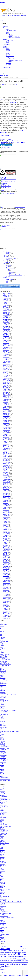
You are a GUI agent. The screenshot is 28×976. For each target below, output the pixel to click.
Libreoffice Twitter (4, 748)
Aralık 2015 (6, 473)
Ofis (7, 43)
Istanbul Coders (10, 56)
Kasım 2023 (6, 340)
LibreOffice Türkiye (5, 746)
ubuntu (16, 962)
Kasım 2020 (6, 390)
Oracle (1, 803)
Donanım (5, 28)
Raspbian (2, 844)
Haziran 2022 (6, 364)
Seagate (2, 861)
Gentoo (2, 699)
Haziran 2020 (6, 397)
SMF (1, 875)
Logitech (2, 765)
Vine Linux (3, 923)
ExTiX (1, 687)
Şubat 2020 (6, 403)
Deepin (2, 666)
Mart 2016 (5, 469)
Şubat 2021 (6, 386)
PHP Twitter (3, 823)
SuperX (2, 890)
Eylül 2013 (6, 511)
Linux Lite (2, 756)
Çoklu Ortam (9, 40)
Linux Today (3, 762)
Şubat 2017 (6, 454)
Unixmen (2, 918)
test (25, 960)
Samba (1, 855)
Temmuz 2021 (6, 379)
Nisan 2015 (6, 484)
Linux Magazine (4, 759)
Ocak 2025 (6, 320)
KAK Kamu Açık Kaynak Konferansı (9, 731)
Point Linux (3, 834)
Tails (1, 897)
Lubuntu (2, 766)
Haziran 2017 (6, 448)
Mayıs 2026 (6, 298)
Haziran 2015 (6, 482)
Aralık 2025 (6, 305)
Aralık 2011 (6, 541)
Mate (1, 772)
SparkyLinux (3, 882)
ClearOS (2, 647)
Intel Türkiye (3, 725)
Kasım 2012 (6, 525)
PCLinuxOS (3, 813)
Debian (11, 35)
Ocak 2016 (6, 472)
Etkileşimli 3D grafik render (21, 952)
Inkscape (2, 723)
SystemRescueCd (4, 896)
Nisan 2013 (6, 518)
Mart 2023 (5, 351)
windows (17, 964)
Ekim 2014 (6, 493)
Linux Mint (3, 760)
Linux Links (3, 758)
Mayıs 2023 (6, 348)
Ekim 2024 (6, 324)
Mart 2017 (5, 452)
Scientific (2, 858)
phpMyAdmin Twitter (5, 826)
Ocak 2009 (6, 590)
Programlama (6, 44)
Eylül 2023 (6, 343)
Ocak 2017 (6, 455)
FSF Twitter (3, 697)
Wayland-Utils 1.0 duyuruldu (12, 81)
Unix (26, 962)
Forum (7, 33)
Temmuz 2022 (6, 362)
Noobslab (2, 791)
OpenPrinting (3, 800)
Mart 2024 (5, 334)
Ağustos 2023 (6, 344)
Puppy (1, 837)
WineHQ (2, 931)
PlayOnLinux (3, 833)
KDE (1, 735)
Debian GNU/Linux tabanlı (15, 950)
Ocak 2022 (6, 371)
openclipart (2, 795)
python (11, 960)
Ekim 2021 (6, 375)
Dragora (2, 675)
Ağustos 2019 (6, 411)
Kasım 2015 (6, 475)
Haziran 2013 (6, 515)
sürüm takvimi (21, 960)
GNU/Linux (6, 29)
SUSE (1, 888)
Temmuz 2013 (6, 514)
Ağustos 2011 (6, 546)
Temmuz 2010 (6, 564)
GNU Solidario (4, 711)
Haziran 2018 (6, 431)
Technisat (2, 903)
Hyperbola (2, 721)
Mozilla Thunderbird (5, 779)
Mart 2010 (5, 570)
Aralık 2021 (6, 372)
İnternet (5, 46)
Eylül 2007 (6, 611)
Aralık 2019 (6, 406)
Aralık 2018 (6, 423)
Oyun (7, 57)
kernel (19, 958)
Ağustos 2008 (6, 597)
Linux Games (3, 753)
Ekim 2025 (6, 308)
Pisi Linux (2, 829)
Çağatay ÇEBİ (3, 657)
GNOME (2, 706)
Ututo (1, 920)
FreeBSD (2, 690)
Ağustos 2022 (6, 361)
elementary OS (3, 680)
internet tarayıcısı (3, 958)
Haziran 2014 (6, 498)
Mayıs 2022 (6, 365)
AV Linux (2, 636)
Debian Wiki (3, 662)
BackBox (2, 637)
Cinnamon (2, 650)
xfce (21, 964)
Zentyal (2, 937)
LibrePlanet (3, 749)
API (6, 946)
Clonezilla (2, 648)
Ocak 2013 (6, 522)
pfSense (2, 819)
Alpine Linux (3, 624)
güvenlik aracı (23, 956)
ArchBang (2, 631)
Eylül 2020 (6, 393)
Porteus (2, 836)
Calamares (14, 948)
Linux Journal (3, 755)
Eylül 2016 (6, 461)
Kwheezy (2, 741)
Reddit (1, 847)
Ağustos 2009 (6, 580)
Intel (1, 724)
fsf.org (1, 223)
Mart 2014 (5, 503)
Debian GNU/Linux (5, 659)
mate (3, 960)
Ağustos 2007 (6, 612)
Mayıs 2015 (6, 483)
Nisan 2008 (6, 602)
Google (2, 716)
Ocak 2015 (6, 489)
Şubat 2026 (6, 302)
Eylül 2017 (6, 444)
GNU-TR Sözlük (4, 714)
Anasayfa (5, 26)
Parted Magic (3, 812)
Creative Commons (4, 654)
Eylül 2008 (6, 595)
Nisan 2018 (6, 434)
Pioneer (2, 827)
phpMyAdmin (3, 824)
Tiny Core (2, 904)
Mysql (1, 781)
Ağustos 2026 (6, 294)
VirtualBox (2, 924)
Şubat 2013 (6, 521)
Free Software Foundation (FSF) (8, 694)
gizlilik (8, 954)
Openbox (2, 792)
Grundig (2, 717)
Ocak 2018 (6, 438)
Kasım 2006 (6, 618)
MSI (1, 774)
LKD (1, 763)
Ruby (1, 851)
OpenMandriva (3, 796)
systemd (2, 895)
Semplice (2, 864)
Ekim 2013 (6, 510)
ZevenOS (2, 939)
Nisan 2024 (6, 333)
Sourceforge (3, 880)
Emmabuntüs (3, 685)
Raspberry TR (3, 845)
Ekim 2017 (6, 442)
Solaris (1, 876)
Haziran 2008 (6, 599)
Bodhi (1, 640)
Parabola (2, 810)
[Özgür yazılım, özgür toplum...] (11, 13)
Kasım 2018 (6, 424)
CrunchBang (3, 655)
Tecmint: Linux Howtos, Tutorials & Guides (11, 902)
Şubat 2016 (6, 470)
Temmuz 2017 (6, 446)
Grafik (7, 42)
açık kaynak (17, 946)
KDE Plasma (12, 958)
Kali (1, 732)
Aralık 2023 (6, 338)
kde (7, 958)
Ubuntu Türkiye (4, 911)
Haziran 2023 (6, 347)
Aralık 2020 (6, 389)
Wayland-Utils (12, 102)
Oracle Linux (3, 805)
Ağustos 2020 (6, 395)
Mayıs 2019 (6, 416)
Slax (1, 872)
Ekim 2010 (6, 560)
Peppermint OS (4, 817)
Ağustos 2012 (6, 529)
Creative (2, 652)
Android (2, 626)
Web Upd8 (2, 928)
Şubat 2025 (6, 319)
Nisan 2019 (6, 417)
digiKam (2, 669)
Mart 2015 (5, 486)
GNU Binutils (3, 708)
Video (4, 51)
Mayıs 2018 (6, 432)
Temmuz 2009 (6, 581)
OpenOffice (3, 798)
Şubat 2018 (6, 437)
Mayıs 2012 (6, 534)
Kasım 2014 (6, 491)
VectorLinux (3, 921)
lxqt (0, 960)
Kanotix (2, 734)
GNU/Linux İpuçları (11, 30)
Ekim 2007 (6, 609)
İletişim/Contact (7, 67)
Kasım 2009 (6, 576)
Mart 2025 (5, 317)
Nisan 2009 (6, 585)
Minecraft (11, 58)
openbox (6, 960)
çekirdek (4, 966)
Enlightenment (3, 683)
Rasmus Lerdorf (16, 960)
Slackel (2, 869)
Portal (10, 61)
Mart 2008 (5, 604)
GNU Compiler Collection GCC (8, 710)
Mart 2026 (5, 301)
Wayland (2, 99)
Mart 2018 (5, 435)
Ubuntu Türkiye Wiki (5, 913)
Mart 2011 (5, 553)
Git (1, 703)
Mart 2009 (5, 587)
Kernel (1, 737)
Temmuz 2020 (6, 396)
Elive (1, 682)
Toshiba (2, 907)
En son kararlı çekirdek (10, 952)
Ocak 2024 (6, 337)
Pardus (1, 809)
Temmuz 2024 (6, 329)
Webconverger (3, 927)
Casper (1, 644)
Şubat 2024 (6, 336)
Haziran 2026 (6, 296)
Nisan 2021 (6, 383)
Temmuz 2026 (6, 295)
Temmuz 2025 (6, 312)
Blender (2, 638)
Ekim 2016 (6, 459)
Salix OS (2, 854)
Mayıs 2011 (6, 550)
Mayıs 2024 (6, 331)
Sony (1, 879)
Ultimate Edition (4, 916)
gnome (12, 954)
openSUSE (3, 802)
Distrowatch (3, 671)
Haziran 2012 (6, 532)
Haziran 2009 (6, 583)
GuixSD (2, 718)
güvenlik (17, 956)
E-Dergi (8, 50)
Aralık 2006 (6, 616)
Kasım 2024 (6, 323)
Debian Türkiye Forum (5, 664)
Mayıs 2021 (6, 382)
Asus (1, 634)
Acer (1, 623)
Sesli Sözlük (3, 865)
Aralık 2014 (6, 490)
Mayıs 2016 (6, 466)
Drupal (1, 676)
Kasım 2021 (6, 374)
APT (1, 630)
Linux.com (2, 751)
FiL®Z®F (2, 972)
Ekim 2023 (6, 341)
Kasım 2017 (6, 441)
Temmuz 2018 (6, 430)
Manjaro (2, 770)
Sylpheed (2, 892)
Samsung (2, 857)
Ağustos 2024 (6, 327)
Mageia (2, 769)
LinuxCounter (3, 752)
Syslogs (2, 893)
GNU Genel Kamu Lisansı (7, 956)
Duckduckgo (3, 678)
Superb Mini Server (5, 889)
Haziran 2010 (6, 566)
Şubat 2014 (6, 504)
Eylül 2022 (6, 359)
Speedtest (2, 883)
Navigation (4, 2)
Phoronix (2, 820)
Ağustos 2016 (6, 462)
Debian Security (4, 661)
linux (24, 958)
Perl (1, 816)
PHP (1, 822)
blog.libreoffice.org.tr (14, 37)
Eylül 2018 (6, 427)
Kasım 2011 (6, 542)
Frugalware (3, 693)
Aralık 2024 (6, 322)
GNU (1, 707)
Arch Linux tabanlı (11, 946)
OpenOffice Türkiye (5, 799)
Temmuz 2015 (6, 480)
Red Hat (2, 848)
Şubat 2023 (6, 352)
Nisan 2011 (6, 552)
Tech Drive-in (3, 900)
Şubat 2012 (6, 538)
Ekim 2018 (6, 425)
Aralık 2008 (6, 591)
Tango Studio (3, 899)
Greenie (2, 704)
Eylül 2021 (6, 376)
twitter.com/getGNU (20, 207)
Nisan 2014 (6, 501)
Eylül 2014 (6, 494)
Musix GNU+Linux (5, 780)
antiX (1, 627)
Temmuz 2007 (6, 614)
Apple (1, 628)
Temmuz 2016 (6, 463)
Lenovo (2, 742)
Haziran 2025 (6, 313)
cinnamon (18, 948)
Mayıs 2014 (6, 500)
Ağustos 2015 (6, 479)
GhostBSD (2, 701)
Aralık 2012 (6, 524)
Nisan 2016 (6, 468)
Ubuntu (2, 910)
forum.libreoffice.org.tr (15, 36)
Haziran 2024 (6, 330)
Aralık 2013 (6, 507)
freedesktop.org (3, 954)
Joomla (2, 730)
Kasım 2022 (6, 357)
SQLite (2, 885)
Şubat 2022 (6, 369)
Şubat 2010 (6, 571)
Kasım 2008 (6, 592)
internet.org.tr (3, 727)
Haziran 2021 (6, 381)
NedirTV (8, 63)
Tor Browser (3, 906)
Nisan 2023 (6, 350)
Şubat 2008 (6, 605)
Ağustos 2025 (6, 310)
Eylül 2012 (6, 528)
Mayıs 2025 (6, 315)
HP (1, 720)
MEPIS (2, 773)
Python (8, 54)
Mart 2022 (5, 368)
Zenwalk (2, 938)
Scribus (2, 859)
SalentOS (2, 852)
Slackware (2, 871)
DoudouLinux (3, 672)
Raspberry (2, 841)
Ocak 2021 (6, 388)
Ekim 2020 (6, 392)
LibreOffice (3, 745)
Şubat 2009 (6, 588)
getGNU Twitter (4, 700)
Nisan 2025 (6, 316)
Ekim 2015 (6, 476)
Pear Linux (2, 815)
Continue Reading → (5, 135)
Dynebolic (2, 679)
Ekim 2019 (6, 409)
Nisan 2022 (6, 366)
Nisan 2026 (6, 299)
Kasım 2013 (6, 508)
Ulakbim (2, 914)
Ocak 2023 (6, 354)
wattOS (2, 925)
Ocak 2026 (6, 303)
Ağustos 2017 (6, 445)
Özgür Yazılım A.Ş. (5, 806)
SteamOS (2, 886)
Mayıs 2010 (6, 567)
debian (21, 948)
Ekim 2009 (6, 577)
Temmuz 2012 (6, 531)
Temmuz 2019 (6, 413)
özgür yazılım (10, 966)
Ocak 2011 (5, 556)
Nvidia (1, 789)
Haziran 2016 (6, 465)
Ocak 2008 (6, 606)
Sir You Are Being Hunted (15, 60)
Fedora (1, 689)
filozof (2, 84)
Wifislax (2, 930)
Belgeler (5, 47)
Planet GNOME (4, 830)
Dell (1, 668)
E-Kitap (8, 49)
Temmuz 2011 (6, 548)
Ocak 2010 (6, 573)
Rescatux (2, 850)
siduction (2, 868)
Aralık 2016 (6, 456)
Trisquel (2, 909)
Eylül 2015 (6, 477)
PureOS (2, 838)
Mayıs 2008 (6, 601)
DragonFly (2, 673)
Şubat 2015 (6, 487)
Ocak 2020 (6, 404)
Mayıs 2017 (6, 449)
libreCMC (2, 744)
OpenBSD (2, 793)
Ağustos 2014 (6, 496)
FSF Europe (3, 696)
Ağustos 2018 (6, 428)
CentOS (2, 645)
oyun (9, 960)
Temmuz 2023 (6, 345)
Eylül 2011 (5, 545)
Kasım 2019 (6, 407)
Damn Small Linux (4, 658)
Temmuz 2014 (6, 497)
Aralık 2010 (6, 557)
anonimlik (2, 946)
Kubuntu (2, 739)
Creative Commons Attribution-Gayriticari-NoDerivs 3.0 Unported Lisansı (12, 142)
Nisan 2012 (6, 535)
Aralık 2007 (6, 608)
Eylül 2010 (6, 562)
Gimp (7, 53)
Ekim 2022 (6, 358)
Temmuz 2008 (6, 598)
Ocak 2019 (6, 421)
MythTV (2, 786)
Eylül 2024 (6, 326)
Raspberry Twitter (4, 843)
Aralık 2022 (6, 355)
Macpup (2, 767)
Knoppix (2, 738)
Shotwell (2, 866)
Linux (7, 32)
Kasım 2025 (6, 306)
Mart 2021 (5, 385)
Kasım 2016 (6, 458)
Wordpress (2, 932)
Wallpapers (6, 65)
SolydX (2, 878)
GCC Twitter (3, 713)
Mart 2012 (5, 536)
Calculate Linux (4, 641)
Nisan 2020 (6, 400)
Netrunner (2, 788)
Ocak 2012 (6, 539)
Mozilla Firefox (4, 777)
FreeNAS (2, 692)
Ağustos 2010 (6, 563)
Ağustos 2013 (6, 512)
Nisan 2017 (6, 451)
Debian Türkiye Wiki (5, 665)
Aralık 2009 (6, 574)
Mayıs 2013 (6, 517)
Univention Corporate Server (7, 917)
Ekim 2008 (6, 594)
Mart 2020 (5, 402)
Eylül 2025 (6, 309)
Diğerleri (8, 64)
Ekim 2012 (6, 526)
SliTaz (1, 873)
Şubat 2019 (6, 420)
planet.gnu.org (3, 831)
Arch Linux (3, 633)
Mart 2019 (5, 418)
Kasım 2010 (6, 559)
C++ (11, 948)
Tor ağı (14, 962)
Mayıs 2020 (6, 399)
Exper (1, 686)
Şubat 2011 (6, 555)
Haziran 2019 (6, 414)
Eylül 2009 (6, 578)
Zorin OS (2, 941)
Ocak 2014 (6, 505)
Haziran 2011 (6, 549)
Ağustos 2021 (6, 378)
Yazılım (5, 39)
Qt (0, 808)
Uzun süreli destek (7, 964)
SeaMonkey (3, 862)
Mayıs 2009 (6, 584)
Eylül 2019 (6, 410)
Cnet (1, 651)
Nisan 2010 (6, 569)
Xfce (1, 935)
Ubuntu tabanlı (21, 962)
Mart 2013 (5, 519)
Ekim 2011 (5, 543)
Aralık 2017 (6, 439)
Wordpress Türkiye (4, 934)
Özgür (25, 964)
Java (1, 728)
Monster (2, 776)
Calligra (2, 643)
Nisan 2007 (6, 615)
